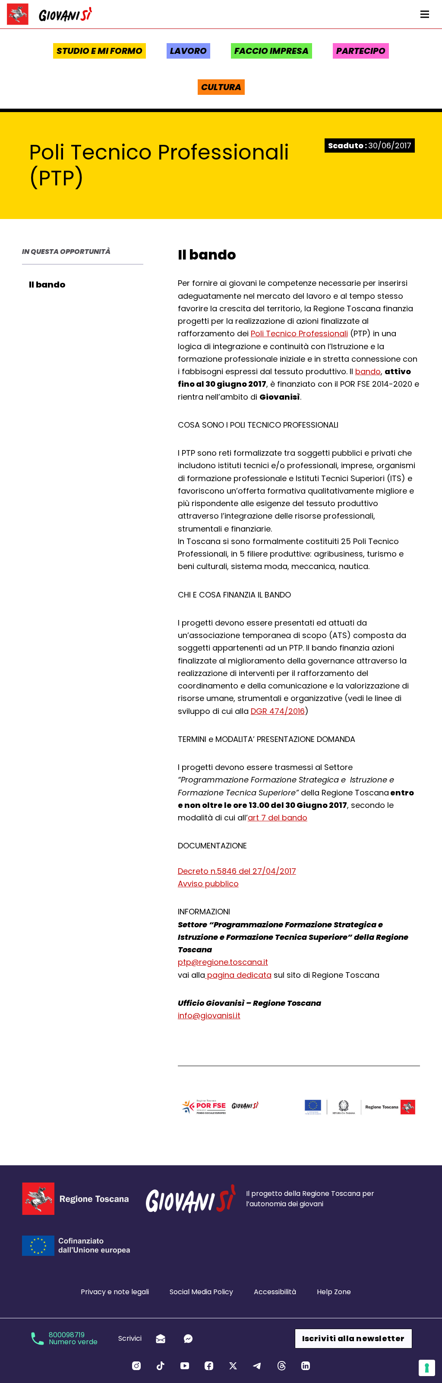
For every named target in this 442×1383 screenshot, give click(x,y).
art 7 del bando (277, 817)
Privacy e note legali (115, 1292)
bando (368, 371)
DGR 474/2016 (278, 711)
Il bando (47, 284)
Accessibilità (275, 1292)
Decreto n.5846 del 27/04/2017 (237, 871)
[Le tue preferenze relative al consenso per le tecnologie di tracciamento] (427, 1368)
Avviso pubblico (208, 883)
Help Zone (334, 1292)
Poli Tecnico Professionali (299, 333)
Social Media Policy (201, 1292)
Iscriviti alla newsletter (353, 1338)
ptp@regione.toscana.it (223, 962)
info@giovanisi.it (209, 1015)
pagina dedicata (238, 975)
